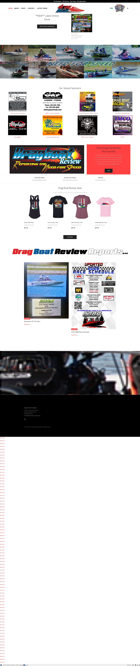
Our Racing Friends (39, 177)
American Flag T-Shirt (53, 222)
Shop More (70, 237)
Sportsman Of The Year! (32, 321)
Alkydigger (17, 137)
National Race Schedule (70, 177)
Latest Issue (42, 8)
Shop (23, 8)
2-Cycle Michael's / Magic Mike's (87, 113)
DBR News (27, 318)
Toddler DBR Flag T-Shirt (101, 222)
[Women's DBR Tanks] (34, 206)
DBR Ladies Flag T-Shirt (77, 222)
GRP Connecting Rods (52, 113)
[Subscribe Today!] (119, 8)
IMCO (122, 137)
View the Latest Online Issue (47, 26)
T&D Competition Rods (17, 113)
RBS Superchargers (87, 137)
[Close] (138, 1)
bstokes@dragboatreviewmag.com (32, 415)
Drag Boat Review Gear (29, 225)
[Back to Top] (135, 660)
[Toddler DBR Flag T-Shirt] (105, 206)
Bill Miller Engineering (122, 113)
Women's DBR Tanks (29, 222)
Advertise (100, 177)
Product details (34, 216)
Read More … (27, 324)
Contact (31, 8)
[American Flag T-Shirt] (58, 206)
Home (10, 8)
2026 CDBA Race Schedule (80, 332)
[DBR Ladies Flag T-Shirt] (81, 206)
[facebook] (25, 419)
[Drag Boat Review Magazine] (70, 8)
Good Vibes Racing (52, 137)
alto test (2, 437)
